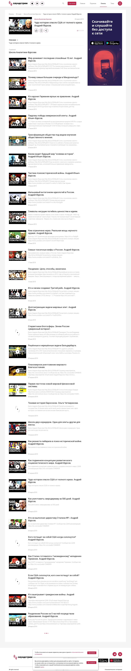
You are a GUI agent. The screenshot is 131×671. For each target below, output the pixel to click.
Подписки (93, 3)
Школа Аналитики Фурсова (32, 14)
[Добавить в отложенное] (41, 31)
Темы (112, 3)
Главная (82, 3)
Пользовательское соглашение (113, 669)
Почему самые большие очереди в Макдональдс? (53, 77)
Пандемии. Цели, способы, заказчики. (47, 269)
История (18, 14)
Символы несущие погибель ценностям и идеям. (53, 211)
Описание (12, 40)
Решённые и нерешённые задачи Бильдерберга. (52, 345)
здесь (42, 667)
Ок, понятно (91, 662)
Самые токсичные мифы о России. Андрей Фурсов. (54, 250)
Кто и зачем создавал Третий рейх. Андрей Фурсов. (54, 288)
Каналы (103, 3)
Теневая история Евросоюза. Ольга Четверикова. (53, 403)
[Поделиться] (46, 31)
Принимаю (92, 653)
